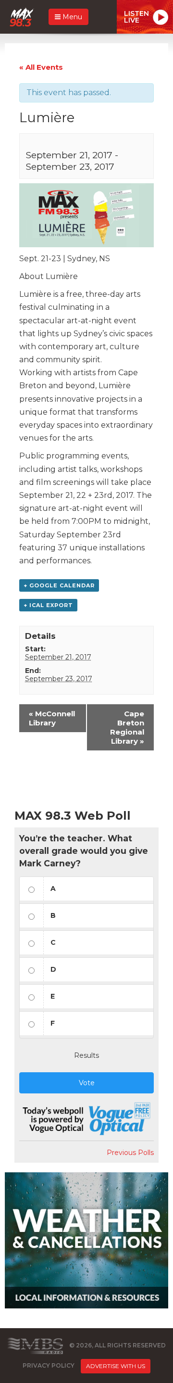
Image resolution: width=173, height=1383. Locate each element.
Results (86, 1055)
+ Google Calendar (59, 585)
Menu (71, 17)
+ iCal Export (48, 605)
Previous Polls (130, 1152)
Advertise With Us (115, 1366)
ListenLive (136, 17)
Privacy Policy (48, 1365)
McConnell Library (52, 718)
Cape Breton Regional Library (127, 727)
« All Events (41, 67)
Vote (87, 1082)
